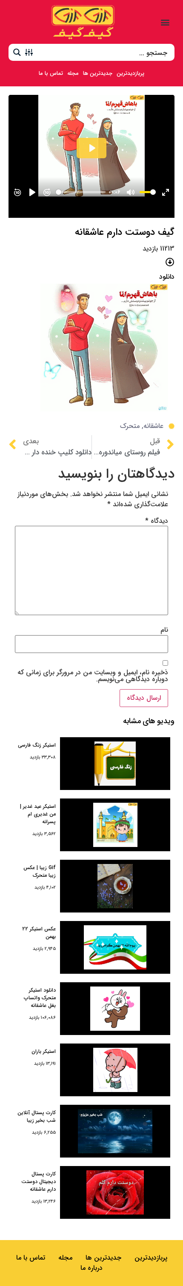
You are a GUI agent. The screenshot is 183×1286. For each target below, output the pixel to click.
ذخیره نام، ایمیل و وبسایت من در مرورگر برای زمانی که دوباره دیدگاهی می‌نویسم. (92, 676)
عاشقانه (153, 426)
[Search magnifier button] (17, 52)
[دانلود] (170, 262)
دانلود (166, 276)
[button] (165, 22)
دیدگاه (156, 521)
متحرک (130, 426)
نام (164, 630)
